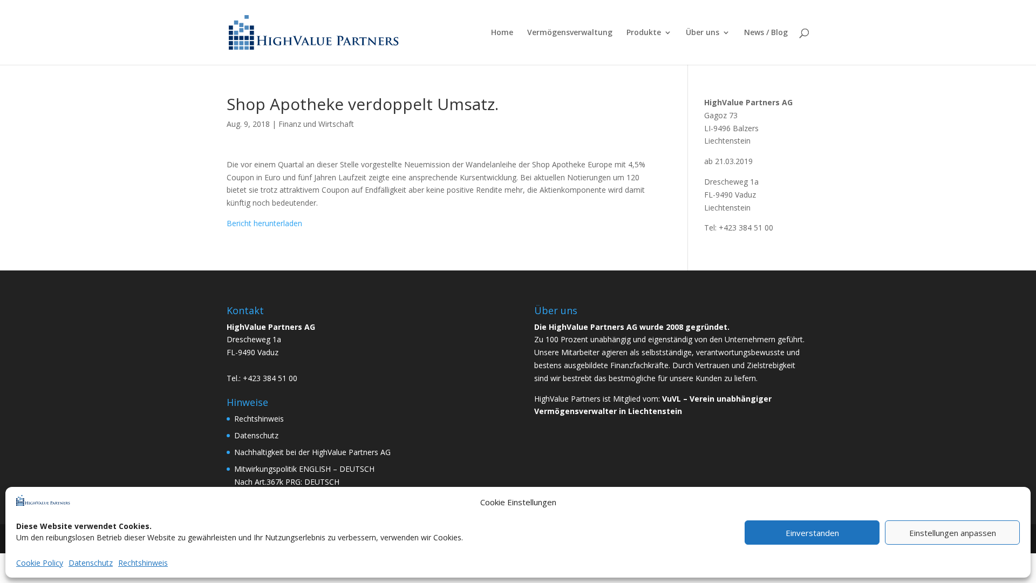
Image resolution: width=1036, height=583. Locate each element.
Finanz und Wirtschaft (316, 124)
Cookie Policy (39, 563)
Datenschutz (91, 563)
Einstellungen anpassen (952, 532)
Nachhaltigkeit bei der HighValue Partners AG (312, 452)
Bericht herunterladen (264, 223)
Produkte (643, 33)
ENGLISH (315, 469)
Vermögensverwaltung (569, 33)
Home (502, 33)
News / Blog (766, 33)
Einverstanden (812, 532)
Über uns (702, 33)
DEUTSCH (356, 469)
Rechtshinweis (143, 563)
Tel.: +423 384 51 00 (262, 378)
